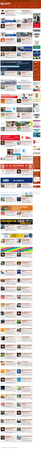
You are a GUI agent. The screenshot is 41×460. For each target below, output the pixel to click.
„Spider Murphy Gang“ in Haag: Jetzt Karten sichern (27, 262)
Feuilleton (11, 41)
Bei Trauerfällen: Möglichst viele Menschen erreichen (10, 25)
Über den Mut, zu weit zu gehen (27, 295)
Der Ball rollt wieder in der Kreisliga (26, 387)
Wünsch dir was (7, 386)
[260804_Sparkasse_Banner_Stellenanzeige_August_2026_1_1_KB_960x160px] (17, 135)
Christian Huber (8, 26)
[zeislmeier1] (36, 152)
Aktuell (26, 12)
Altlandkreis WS (11, 27)
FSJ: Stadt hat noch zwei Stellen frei (36, 65)
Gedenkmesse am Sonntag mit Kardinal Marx (26, 53)
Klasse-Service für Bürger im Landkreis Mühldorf (10, 312)
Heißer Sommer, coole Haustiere (27, 24)
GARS (9, 172)
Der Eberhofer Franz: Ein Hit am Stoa (10, 288)
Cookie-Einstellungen (14, 447)
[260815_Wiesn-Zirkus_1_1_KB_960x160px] (17, 164)
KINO (25, 439)
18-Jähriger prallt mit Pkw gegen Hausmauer (27, 271)
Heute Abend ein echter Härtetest (27, 353)
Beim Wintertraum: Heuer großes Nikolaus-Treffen (10, 279)
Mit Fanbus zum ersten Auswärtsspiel (25, 198)
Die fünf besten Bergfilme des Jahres (10, 271)
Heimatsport (23, 158)
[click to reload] (36, 178)
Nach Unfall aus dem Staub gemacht (9, 226)
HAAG (11, 373)
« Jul (33, 195)
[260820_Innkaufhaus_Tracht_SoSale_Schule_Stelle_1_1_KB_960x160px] (17, 247)
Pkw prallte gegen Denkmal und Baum (27, 370)
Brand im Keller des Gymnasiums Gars (27, 329)
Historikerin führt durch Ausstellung (25, 72)
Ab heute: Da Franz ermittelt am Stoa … (10, 395)
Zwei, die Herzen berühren (9, 361)
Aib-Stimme (11, 55)
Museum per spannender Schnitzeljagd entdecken (25, 240)
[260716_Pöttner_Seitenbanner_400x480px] (36, 129)
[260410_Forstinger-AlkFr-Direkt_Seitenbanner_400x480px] (36, 93)
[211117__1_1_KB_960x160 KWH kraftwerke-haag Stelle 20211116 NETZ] (17, 93)
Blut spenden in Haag (8, 403)
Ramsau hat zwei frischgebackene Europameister (27, 420)
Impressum (9, 447)
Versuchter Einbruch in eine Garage (9, 337)
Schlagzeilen (23, 186)
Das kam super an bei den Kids (10, 261)
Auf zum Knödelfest (25, 225)
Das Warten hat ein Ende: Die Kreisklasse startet (10, 354)
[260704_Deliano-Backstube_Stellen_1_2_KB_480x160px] (8, 107)
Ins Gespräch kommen (8, 295)
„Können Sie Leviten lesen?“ (26, 85)
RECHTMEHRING (27, 242)
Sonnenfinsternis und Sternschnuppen (8, 436)
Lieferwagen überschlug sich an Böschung (27, 39)
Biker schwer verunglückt (26, 303)
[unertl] (36, 33)
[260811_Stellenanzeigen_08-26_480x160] (24, 18)
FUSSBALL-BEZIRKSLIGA (28, 158)
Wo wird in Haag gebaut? (26, 336)
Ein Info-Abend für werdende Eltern (26, 212)
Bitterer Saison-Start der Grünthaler (26, 288)
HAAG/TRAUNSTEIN (28, 186)
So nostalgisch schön (8, 197)
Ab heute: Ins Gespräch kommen (10, 211)
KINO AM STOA (10, 273)
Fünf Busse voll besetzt (25, 10)
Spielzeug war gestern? (25, 127)
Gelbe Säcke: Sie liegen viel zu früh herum (10, 240)
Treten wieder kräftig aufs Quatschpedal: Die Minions (9, 39)
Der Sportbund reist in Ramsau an (10, 127)
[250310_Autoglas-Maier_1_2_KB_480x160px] (24, 46)
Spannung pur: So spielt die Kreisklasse (26, 114)
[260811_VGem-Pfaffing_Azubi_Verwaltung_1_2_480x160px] (8, 32)
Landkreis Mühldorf (24, 75)
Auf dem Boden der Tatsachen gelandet (10, 86)
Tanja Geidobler (24, 11)
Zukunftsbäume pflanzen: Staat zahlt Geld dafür (26, 321)
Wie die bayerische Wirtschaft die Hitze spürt (10, 53)
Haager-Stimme (11, 13)
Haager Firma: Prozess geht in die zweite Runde (27, 403)
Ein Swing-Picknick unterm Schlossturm (9, 114)
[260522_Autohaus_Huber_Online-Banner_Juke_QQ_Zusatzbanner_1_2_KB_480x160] (8, 46)
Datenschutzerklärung (36, 172)
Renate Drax (7, 12)
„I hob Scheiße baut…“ (25, 184)
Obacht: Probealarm (8, 99)
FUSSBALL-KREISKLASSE (12, 356)
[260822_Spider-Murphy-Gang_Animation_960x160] (17, 219)
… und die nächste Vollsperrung (10, 170)
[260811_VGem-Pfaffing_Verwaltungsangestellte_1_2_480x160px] (8, 18)
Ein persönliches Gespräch (9, 156)
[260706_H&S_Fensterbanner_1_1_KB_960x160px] (17, 205)
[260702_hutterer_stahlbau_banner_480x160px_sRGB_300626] (24, 107)
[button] (23, 8)
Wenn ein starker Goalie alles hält (27, 156)
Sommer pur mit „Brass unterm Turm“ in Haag (10, 329)
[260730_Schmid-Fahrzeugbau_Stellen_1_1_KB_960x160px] (17, 233)
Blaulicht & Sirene (28, 41)
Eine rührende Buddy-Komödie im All (27, 436)
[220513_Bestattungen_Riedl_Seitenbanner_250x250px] (36, 120)
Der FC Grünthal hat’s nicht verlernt (9, 11)
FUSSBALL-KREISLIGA (28, 290)
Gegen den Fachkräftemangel (10, 411)
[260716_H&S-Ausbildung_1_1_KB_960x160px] (17, 121)
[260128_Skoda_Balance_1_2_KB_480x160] (24, 32)
